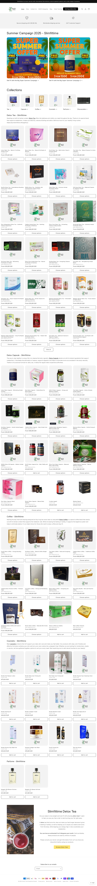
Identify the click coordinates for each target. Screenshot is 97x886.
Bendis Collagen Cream (31, 711)
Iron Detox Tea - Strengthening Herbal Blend (83, 262)
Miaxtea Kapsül (77, 501)
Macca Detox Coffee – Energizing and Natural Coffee (59, 589)
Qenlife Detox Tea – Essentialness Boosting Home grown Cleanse (12, 188)
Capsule (23, 109)
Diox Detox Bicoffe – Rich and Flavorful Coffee (83, 589)
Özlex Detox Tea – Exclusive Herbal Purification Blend (58, 188)
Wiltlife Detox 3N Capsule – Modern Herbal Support (12, 465)
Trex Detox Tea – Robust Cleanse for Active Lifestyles (84, 151)
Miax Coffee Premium (78, 625)
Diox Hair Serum (77, 747)
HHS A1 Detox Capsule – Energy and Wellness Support (58, 391)
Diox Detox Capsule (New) (8, 501)
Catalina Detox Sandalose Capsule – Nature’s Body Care (58, 428)
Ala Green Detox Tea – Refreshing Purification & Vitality (10, 262)
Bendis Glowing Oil (6, 711)
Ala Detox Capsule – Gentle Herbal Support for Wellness (12, 428)
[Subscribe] (60, 868)
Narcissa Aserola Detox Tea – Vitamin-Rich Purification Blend (36, 336)
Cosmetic (52, 109)
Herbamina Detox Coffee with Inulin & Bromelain (10, 626)
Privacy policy (41, 881)
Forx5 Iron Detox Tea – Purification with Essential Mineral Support (83, 336)
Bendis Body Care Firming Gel (33, 675)
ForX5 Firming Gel (53, 747)
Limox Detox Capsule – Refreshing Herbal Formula (12, 391)
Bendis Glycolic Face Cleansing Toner (83, 675)
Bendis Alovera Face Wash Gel (9, 747)
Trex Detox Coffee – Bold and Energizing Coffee (59, 552)
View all (48, 349)
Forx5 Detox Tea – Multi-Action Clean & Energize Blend (59, 151)
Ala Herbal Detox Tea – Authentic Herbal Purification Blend (83, 225)
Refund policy (49, 881)
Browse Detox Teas (62, 847)
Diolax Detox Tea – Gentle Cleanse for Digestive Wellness (35, 299)
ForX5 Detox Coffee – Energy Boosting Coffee (11, 552)
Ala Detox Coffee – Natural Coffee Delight (36, 551)
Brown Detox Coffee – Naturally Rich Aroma (36, 625)
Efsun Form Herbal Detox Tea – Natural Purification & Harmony (35, 262)
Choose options (12, 159)
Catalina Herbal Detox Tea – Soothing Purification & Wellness (34, 225)
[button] (82, 9)
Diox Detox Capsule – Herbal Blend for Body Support (35, 391)
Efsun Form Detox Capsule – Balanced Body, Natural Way (59, 465)
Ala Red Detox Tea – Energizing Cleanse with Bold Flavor (59, 262)
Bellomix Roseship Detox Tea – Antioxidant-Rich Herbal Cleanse (60, 299)
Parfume (66, 109)
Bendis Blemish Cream (55, 711)
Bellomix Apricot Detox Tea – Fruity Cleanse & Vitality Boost (84, 299)
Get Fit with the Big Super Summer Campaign (22, 80)
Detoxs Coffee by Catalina (56, 625)
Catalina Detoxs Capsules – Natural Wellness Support (82, 465)
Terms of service (57, 881)
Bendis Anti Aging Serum (79, 711)
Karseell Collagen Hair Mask (32, 747)
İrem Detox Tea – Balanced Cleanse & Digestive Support (58, 336)
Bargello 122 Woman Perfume (32, 789)
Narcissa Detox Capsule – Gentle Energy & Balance (84, 428)
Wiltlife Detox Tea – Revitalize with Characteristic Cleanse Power (34, 188)
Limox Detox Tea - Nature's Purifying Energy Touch (10, 151)
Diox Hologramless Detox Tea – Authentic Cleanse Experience (11, 225)
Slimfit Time (25, 881)
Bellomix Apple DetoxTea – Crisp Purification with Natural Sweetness (12, 336)
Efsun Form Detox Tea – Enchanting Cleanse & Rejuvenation (58, 225)
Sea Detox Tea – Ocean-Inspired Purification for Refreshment (12, 299)
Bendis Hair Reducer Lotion (8, 675)
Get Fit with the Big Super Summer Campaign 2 (65, 80)
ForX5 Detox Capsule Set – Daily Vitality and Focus (36, 465)
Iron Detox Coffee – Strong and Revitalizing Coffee (36, 589)
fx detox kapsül (53, 501)
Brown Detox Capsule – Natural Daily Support (34, 502)
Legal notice (65, 881)
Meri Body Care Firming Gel (56, 675)
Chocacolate (81, 109)
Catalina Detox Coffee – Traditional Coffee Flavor (84, 552)
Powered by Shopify (32, 881)
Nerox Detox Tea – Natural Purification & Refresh (35, 151)
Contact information (74, 881)
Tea (8, 109)
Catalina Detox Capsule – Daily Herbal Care (36, 427)
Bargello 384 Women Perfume (9, 789)
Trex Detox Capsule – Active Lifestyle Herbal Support (82, 391)
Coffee (37, 109)
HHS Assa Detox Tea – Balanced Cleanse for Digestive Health (83, 188)
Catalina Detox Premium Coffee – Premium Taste (12, 589)
